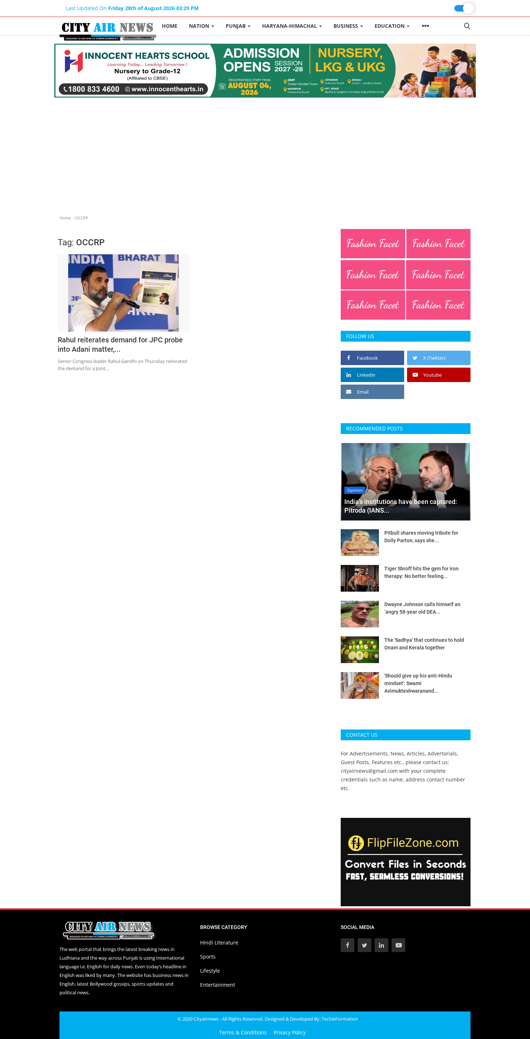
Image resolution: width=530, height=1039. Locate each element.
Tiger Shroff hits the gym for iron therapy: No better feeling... (421, 572)
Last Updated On (132, 8)
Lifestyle (210, 970)
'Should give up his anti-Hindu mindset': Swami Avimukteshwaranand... (418, 683)
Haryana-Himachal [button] (290, 25)
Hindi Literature (219, 942)
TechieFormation (340, 1019)
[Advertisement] (265, 151)
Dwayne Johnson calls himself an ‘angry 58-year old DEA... (422, 608)
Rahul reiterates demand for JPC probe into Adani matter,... (120, 345)
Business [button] (346, 25)
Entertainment (217, 984)
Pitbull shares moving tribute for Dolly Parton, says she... (421, 536)
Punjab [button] (236, 25)
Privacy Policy (290, 1032)
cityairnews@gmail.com (369, 770)
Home (169, 25)
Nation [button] (200, 25)
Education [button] (390, 25)
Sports (208, 956)
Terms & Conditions (243, 1032)
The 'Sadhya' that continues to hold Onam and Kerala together (424, 643)
